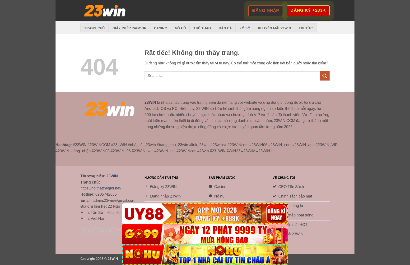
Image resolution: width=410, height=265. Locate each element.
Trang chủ (94, 28)
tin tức (306, 28)
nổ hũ (180, 28)
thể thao (202, 28)
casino (160, 28)
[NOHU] (205, 254)
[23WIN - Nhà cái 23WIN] (104, 11)
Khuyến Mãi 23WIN (274, 28)
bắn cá (225, 28)
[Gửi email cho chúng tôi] (102, 230)
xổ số (244, 28)
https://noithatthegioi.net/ (100, 188)
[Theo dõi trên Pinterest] (110, 230)
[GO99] (205, 234)
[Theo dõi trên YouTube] (119, 230)
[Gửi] (325, 75)
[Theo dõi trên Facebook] (85, 230)
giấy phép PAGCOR (129, 28)
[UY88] (205, 213)
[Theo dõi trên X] (93, 230)
